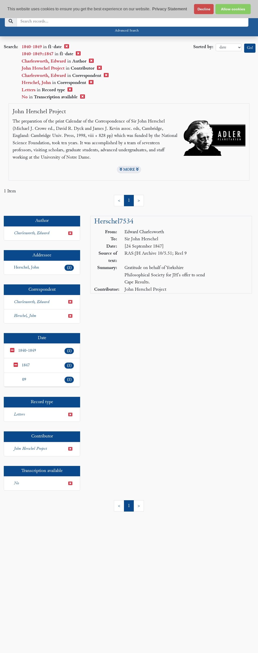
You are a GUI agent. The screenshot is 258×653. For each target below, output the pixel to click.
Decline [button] (204, 9)
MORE (129, 170)
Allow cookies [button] (233, 9)
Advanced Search (127, 31)
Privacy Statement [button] (169, 9)
